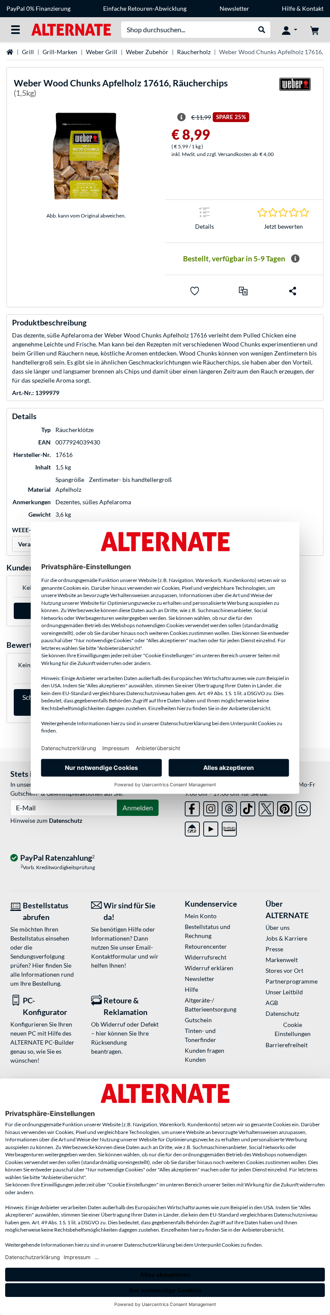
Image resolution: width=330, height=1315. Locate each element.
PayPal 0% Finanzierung (38, 8)
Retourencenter (206, 946)
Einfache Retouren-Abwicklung (144, 8)
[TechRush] (192, 827)
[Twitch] (229, 827)
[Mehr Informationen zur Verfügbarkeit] (295, 259)
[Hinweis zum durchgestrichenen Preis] (181, 117)
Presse (274, 949)
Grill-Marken (60, 51)
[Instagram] (210, 807)
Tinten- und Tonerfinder (200, 1035)
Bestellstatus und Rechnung (207, 931)
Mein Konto (201, 916)
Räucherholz (194, 51)
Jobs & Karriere (286, 938)
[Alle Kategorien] (15, 30)
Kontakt (313, 8)
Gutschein (198, 1020)
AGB (272, 1002)
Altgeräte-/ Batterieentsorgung (210, 1004)
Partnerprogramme (292, 981)
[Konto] (290, 29)
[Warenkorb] (315, 29)
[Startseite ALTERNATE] (71, 29)
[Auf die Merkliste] (195, 291)
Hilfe (288, 8)
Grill (28, 51)
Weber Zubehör (147, 51)
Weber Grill (101, 51)
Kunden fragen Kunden (204, 1055)
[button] (243, 291)
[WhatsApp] (303, 807)
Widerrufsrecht (205, 957)
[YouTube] (210, 827)
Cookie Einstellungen (293, 1029)
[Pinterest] (284, 807)
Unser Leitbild (284, 992)
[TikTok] (247, 807)
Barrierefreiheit (287, 1044)
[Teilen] (292, 291)
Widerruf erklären (209, 968)
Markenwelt (282, 959)
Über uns (278, 927)
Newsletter (234, 8)
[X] (266, 807)
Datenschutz (65, 820)
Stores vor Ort (284, 970)
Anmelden (137, 807)
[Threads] (229, 807)
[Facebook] (192, 807)
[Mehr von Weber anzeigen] (294, 89)
